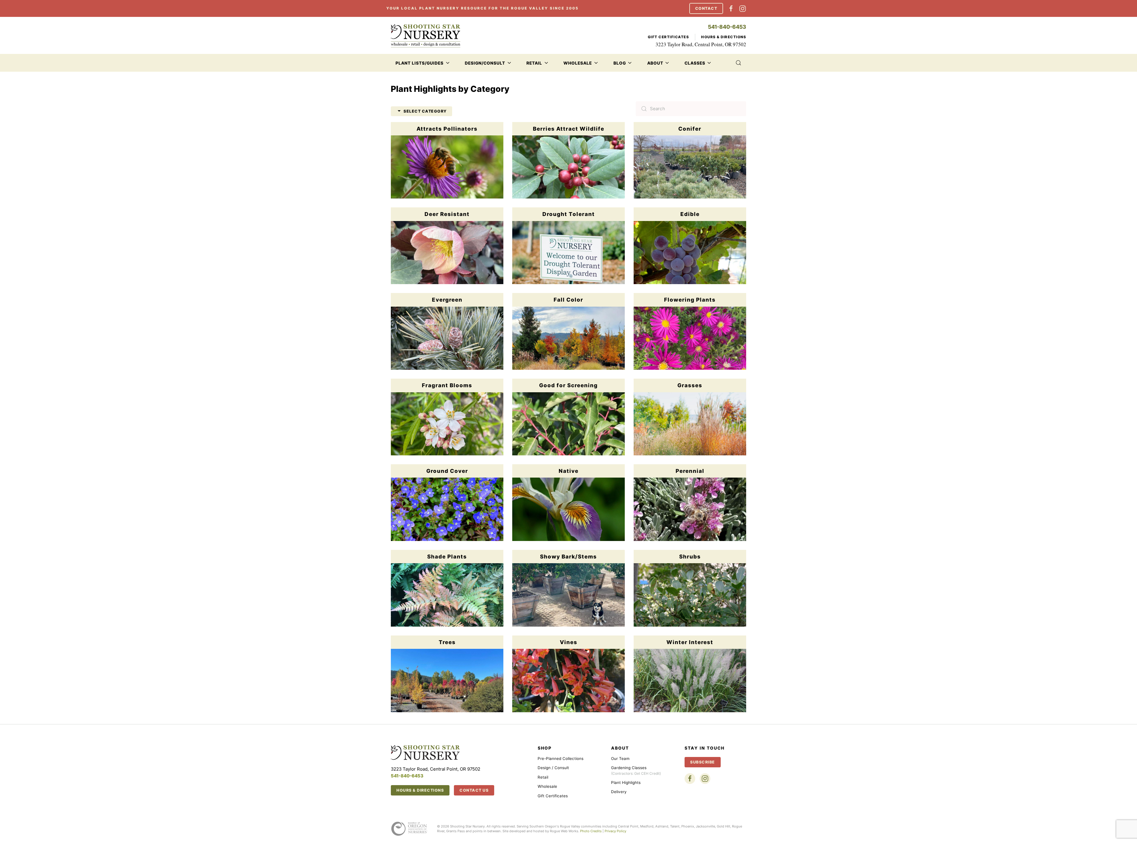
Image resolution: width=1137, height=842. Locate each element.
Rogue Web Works (564, 831)
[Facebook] (731, 8)
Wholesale (547, 786)
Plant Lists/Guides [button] (420, 62)
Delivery (619, 791)
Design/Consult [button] (485, 62)
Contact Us (474, 790)
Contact (706, 8)
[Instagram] (742, 8)
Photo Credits (591, 831)
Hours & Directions (723, 37)
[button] (738, 63)
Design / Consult (553, 767)
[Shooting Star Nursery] (425, 752)
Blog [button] (620, 62)
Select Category (425, 111)
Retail (543, 777)
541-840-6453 (727, 27)
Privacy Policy (615, 831)
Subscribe (702, 762)
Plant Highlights (626, 782)
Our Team (620, 758)
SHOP (545, 747)
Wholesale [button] (577, 62)
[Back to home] (425, 35)
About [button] (655, 62)
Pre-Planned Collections (561, 758)
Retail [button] (534, 62)
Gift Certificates (668, 37)
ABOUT (620, 747)
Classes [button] (695, 62)
